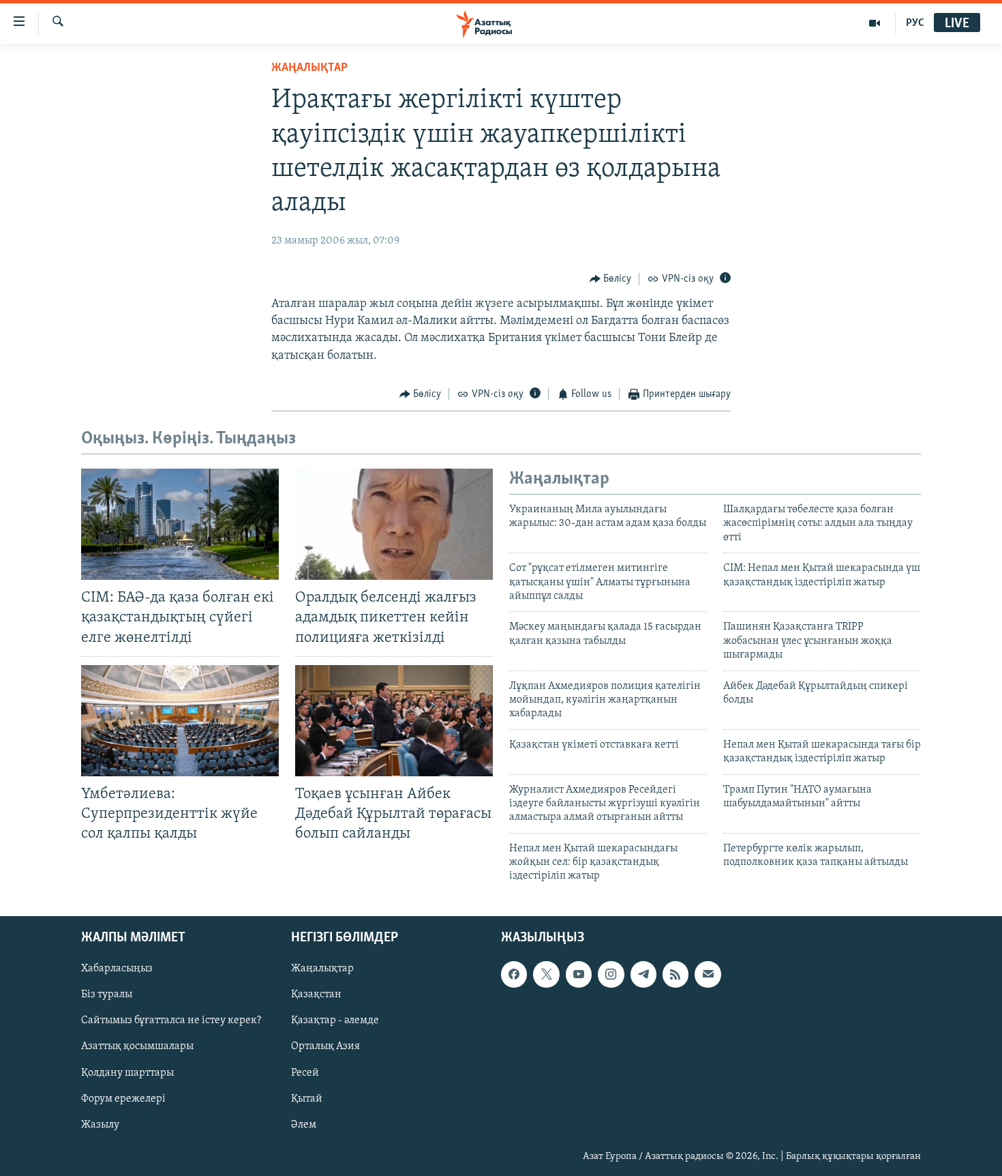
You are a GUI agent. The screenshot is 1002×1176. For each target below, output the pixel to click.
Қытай (306, 1098)
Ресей (305, 1072)
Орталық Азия (325, 1046)
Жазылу (100, 1124)
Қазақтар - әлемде (335, 1020)
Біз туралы (106, 994)
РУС (915, 23)
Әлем (303, 1124)
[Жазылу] (707, 974)
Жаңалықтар (322, 968)
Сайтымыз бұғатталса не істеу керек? (171, 1020)
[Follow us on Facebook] (514, 974)
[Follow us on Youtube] (579, 974)
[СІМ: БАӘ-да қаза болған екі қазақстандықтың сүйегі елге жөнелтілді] (180, 524)
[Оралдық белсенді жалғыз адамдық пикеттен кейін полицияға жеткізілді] (394, 524)
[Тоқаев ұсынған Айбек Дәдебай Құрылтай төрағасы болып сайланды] (394, 720)
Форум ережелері (123, 1098)
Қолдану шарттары (127, 1072)
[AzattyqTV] (875, 23)
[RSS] (675, 974)
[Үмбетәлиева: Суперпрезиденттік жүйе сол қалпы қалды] (180, 720)
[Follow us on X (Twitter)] (546, 974)
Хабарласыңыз (117, 968)
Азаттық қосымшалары (137, 1046)
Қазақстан (316, 994)
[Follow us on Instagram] (611, 974)
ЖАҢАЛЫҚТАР (309, 68)
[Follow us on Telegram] (643, 974)
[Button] (611, 279)
